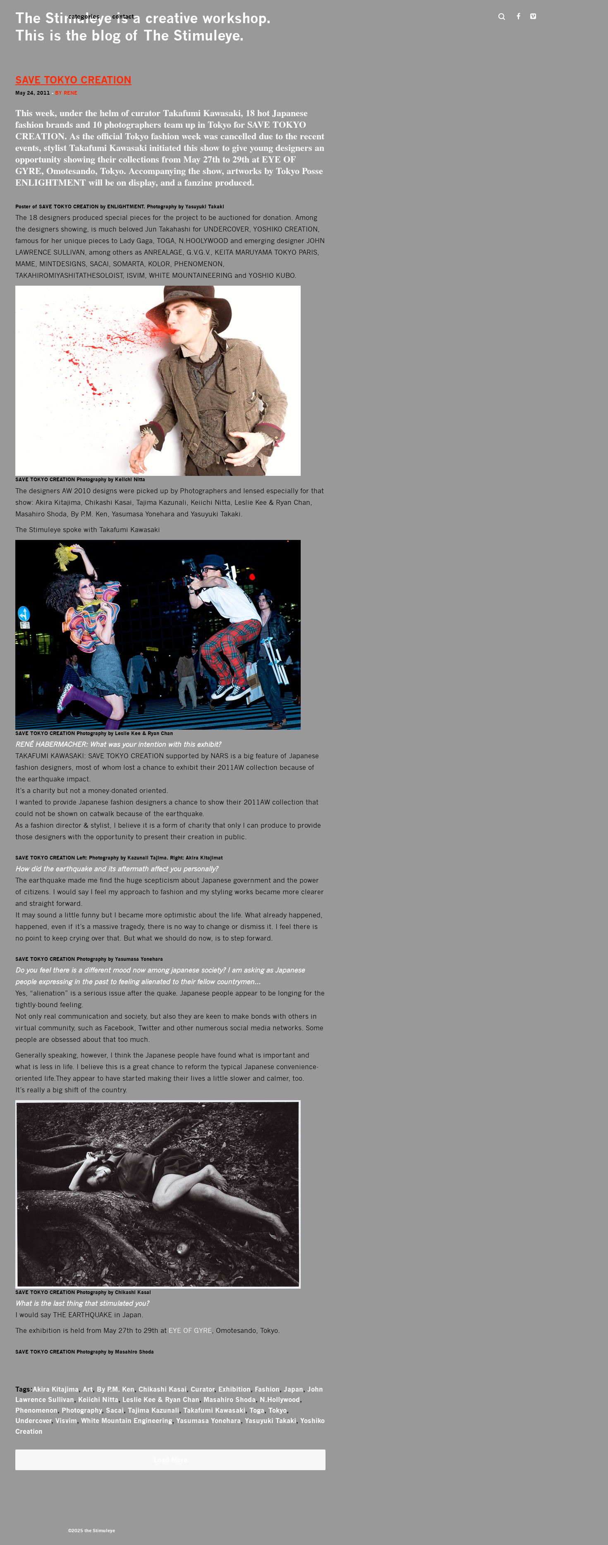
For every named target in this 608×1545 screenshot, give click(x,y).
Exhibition (234, 1389)
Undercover (33, 1420)
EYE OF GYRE (190, 1331)
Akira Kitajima (56, 1389)
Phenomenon (36, 1410)
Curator (202, 1389)
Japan (293, 1389)
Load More (170, 1460)
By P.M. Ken (115, 1389)
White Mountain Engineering (126, 1420)
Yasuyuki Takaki (270, 1420)
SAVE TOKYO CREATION (73, 80)
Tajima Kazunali (153, 1410)
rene (70, 93)
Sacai (115, 1410)
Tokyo (277, 1410)
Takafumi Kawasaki (202, 112)
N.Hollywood (280, 1399)
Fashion (267, 1389)
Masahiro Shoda (229, 1399)
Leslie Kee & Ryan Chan (160, 1399)
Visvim (66, 1420)
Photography (82, 1410)
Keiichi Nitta (98, 1399)
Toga (256, 1410)
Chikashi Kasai (163, 1389)
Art (88, 1389)
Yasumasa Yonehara (208, 1420)
